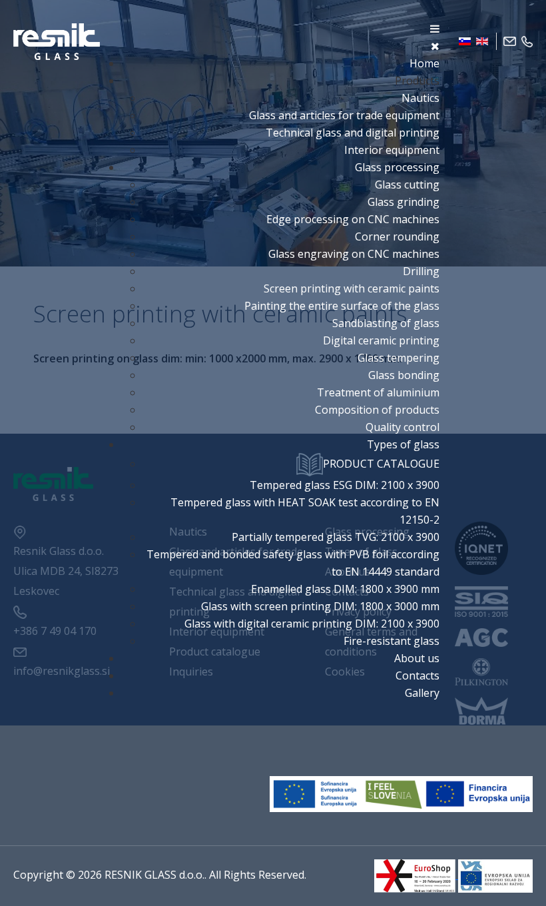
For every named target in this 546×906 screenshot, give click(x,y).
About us (416, 658)
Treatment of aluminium (378, 392)
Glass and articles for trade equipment (344, 115)
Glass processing (397, 167)
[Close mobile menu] (435, 46)
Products (417, 80)
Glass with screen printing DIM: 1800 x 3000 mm (320, 606)
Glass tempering (398, 357)
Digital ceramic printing (381, 340)
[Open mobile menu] (434, 28)
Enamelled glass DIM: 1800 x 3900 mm (345, 589)
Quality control (402, 427)
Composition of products (377, 409)
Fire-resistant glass (391, 641)
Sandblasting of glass (385, 323)
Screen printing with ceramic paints (351, 288)
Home (424, 63)
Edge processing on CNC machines (352, 219)
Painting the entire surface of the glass (341, 305)
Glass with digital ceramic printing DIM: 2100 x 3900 (311, 623)
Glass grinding (403, 202)
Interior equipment (391, 150)
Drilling (421, 271)
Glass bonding (403, 375)
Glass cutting (407, 184)
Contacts (417, 675)
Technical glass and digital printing (352, 132)
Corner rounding (397, 236)
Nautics (420, 98)
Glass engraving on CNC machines (353, 253)
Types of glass (403, 444)
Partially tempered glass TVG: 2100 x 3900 (335, 537)
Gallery (422, 692)
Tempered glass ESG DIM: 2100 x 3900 (344, 485)
